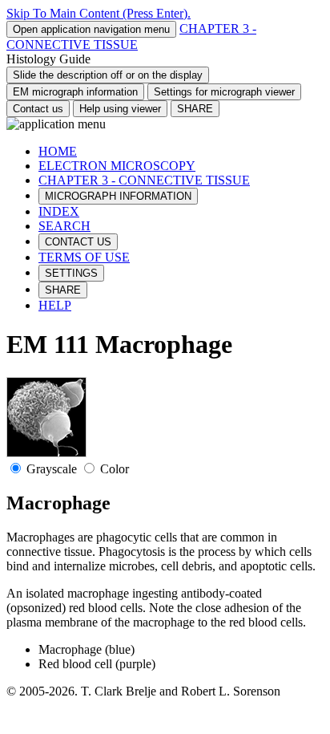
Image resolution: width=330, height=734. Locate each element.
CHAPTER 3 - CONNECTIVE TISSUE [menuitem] (144, 180)
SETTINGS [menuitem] (71, 273)
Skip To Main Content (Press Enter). (98, 13)
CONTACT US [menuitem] (78, 242)
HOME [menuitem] (57, 151)
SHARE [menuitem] (63, 290)
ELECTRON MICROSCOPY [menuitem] (116, 165)
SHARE (195, 109)
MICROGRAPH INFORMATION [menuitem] (118, 196)
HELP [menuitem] (54, 305)
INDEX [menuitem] (58, 211)
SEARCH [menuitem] (64, 226)
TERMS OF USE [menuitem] (84, 257)
